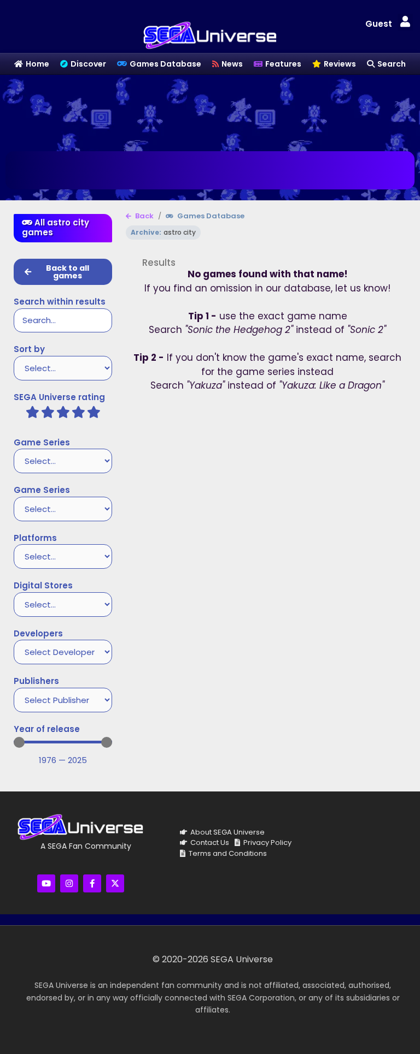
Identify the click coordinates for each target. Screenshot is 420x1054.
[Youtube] (46, 883)
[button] (405, 22)
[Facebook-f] (92, 883)
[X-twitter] (115, 883)
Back (143, 216)
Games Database (210, 216)
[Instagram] (69, 883)
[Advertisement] (210, 110)
